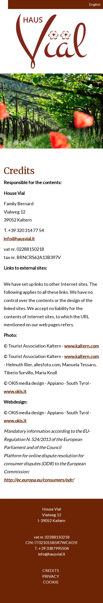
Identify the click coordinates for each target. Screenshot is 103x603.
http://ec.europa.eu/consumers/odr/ (39, 479)
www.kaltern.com (81, 345)
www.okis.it (15, 391)
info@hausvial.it (19, 238)
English (94, 4)
